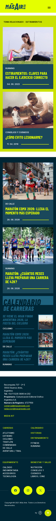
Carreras (8, 428)
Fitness (35, 443)
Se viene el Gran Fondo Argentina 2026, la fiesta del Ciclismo (18, 319)
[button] (49, 7)
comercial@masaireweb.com (17, 406)
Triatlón (8, 442)
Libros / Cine (38, 476)
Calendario (37, 428)
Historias (36, 433)
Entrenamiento (39, 438)
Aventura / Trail (12, 451)
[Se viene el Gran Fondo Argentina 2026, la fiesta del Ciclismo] (45, 322)
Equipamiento (10, 462)
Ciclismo (8, 328)
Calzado (7, 467)
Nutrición (36, 467)
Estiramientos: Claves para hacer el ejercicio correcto (26, 75)
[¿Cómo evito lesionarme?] (28, 110)
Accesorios (9, 473)
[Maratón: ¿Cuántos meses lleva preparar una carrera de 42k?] (28, 245)
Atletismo (8, 433)
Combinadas (9, 445)
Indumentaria (10, 470)
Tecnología (9, 476)
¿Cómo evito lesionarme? (24, 137)
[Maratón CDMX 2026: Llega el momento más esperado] (28, 181)
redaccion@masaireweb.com (17, 409)
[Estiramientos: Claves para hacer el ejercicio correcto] (28, 45)
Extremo (7, 436)
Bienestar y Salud (41, 462)
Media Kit (9, 416)
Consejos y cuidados (17, 132)
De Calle (9, 204)
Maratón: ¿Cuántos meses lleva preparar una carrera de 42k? (27, 277)
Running (10, 68)
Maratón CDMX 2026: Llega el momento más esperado (27, 210)
